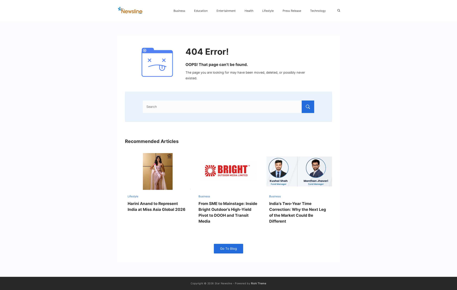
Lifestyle (268, 10)
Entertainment (226, 10)
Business (179, 10)
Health (249, 10)
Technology (318, 10)
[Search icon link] (338, 11)
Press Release (292, 10)
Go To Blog (228, 248)
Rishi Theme (258, 283)
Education (201, 10)
